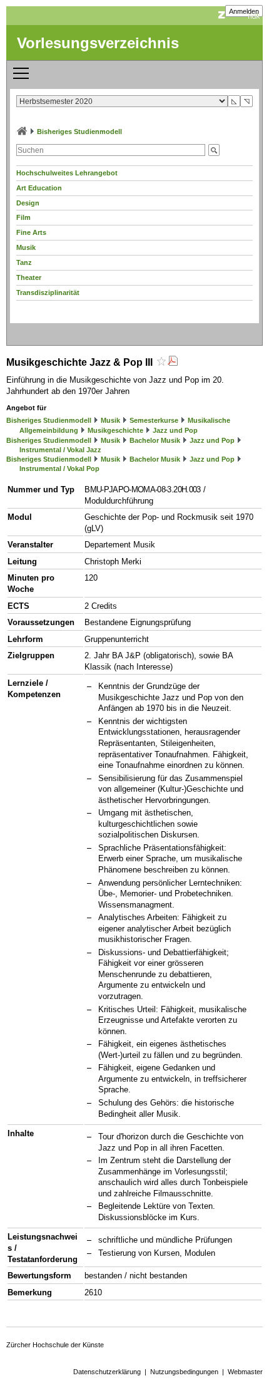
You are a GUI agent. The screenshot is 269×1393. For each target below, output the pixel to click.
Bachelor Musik (154, 440)
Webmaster (245, 1371)
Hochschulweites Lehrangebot (67, 173)
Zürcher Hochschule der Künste (55, 1345)
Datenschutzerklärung (107, 1371)
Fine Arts (31, 232)
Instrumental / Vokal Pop (59, 468)
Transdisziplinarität (47, 292)
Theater (28, 277)
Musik (26, 247)
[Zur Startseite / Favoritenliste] (22, 131)
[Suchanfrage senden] (214, 150)
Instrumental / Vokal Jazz (60, 449)
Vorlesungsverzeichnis (98, 42)
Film (23, 217)
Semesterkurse (153, 420)
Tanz (24, 262)
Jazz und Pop (175, 430)
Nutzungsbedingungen (184, 1371)
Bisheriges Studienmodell (79, 131)
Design (27, 203)
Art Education (39, 188)
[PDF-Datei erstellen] (173, 362)
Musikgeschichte (115, 430)
